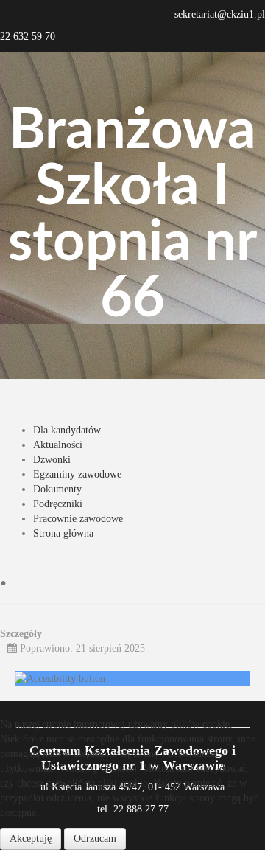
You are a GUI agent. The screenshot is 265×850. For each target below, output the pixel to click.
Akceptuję (31, 838)
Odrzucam (95, 838)
